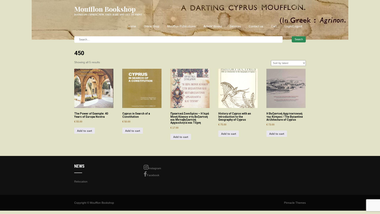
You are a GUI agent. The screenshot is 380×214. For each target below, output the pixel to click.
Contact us (256, 26)
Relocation (80, 181)
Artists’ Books (212, 26)
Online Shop (151, 26)
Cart (274, 26)
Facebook (153, 175)
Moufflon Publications (181, 26)
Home (132, 26)
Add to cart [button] (84, 130)
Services (235, 26)
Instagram (154, 168)
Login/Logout (293, 26)
